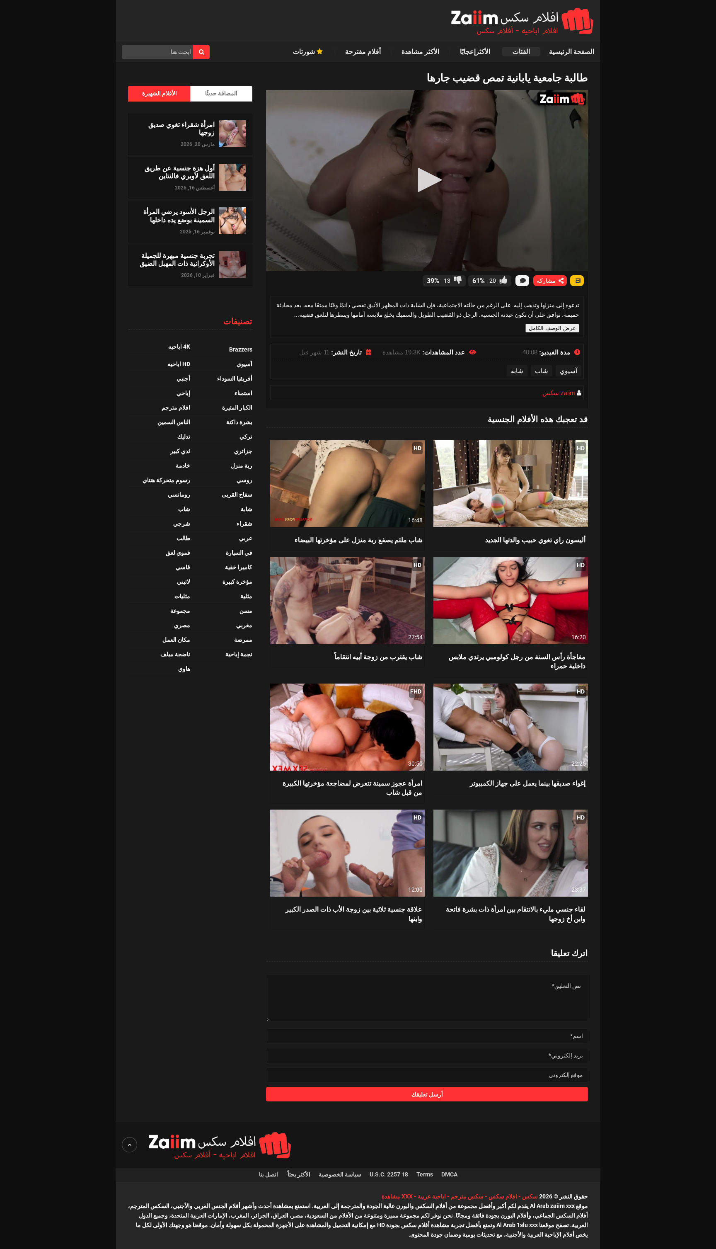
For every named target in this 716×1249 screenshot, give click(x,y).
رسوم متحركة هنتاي (166, 480)
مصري (182, 625)
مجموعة (180, 610)
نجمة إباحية (238, 654)
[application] (427, 180)
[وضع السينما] (577, 280)
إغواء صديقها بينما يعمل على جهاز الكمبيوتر (527, 783)
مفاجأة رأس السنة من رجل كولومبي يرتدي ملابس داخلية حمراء (517, 661)
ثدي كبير (180, 451)
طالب (183, 538)
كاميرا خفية (238, 567)
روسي (244, 480)
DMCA (449, 1174)
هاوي (184, 668)
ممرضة (243, 639)
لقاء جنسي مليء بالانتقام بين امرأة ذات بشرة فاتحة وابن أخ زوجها (515, 913)
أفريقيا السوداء (234, 378)
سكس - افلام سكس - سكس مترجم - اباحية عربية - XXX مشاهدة (460, 1196)
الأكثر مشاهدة (420, 52)
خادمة (183, 465)
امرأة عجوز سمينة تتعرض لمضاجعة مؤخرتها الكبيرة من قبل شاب (352, 787)
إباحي (183, 393)
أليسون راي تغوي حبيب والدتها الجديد (535, 539)
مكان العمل (176, 639)
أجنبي (183, 378)
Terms (424, 1174)
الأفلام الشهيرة (159, 93)
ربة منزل (241, 465)
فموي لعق (178, 552)
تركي (245, 436)
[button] (427, 180)
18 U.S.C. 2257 (389, 1174)
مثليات (182, 596)
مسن (245, 610)
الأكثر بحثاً (299, 1174)
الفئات (521, 52)
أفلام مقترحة (363, 52)
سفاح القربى (237, 494)
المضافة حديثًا (221, 93)
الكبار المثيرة (237, 407)
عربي (245, 538)
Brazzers (240, 349)
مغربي (244, 625)
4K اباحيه (179, 346)
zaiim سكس (558, 392)
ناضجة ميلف (175, 654)
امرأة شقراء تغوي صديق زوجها (181, 128)
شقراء (244, 523)
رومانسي (179, 494)
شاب (541, 370)
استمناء (243, 393)
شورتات (305, 52)
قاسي (183, 567)
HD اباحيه (178, 364)
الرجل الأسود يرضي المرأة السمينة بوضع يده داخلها (179, 215)
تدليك (183, 436)
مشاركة (547, 280)
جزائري (243, 451)
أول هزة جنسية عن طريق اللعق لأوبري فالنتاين (180, 171)
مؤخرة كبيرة (237, 581)
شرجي (181, 523)
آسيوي (568, 370)
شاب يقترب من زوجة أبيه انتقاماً (378, 656)
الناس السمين (173, 422)
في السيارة (239, 552)
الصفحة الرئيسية (571, 52)
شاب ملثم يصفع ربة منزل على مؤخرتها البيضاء (358, 539)
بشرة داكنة (239, 422)
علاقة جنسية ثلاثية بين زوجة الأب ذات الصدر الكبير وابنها (353, 913)
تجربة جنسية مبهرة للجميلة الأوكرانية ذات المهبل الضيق (177, 259)
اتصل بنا (269, 1174)
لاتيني (183, 581)
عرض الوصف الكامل (552, 328)
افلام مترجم (176, 407)
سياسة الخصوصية (340, 1174)
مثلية (246, 596)
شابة (517, 370)
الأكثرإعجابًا (476, 52)
